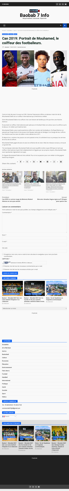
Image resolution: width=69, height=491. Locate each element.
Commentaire (7, 212)
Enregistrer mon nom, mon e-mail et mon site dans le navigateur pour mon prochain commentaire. (30, 255)
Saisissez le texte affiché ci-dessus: (21, 263)
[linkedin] (34, 161)
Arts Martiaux (6, 348)
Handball (4, 377)
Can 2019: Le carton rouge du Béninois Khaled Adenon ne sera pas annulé (17, 199)
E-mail (4, 241)
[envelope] (40, 161)
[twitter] (27, 161)
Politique (5, 384)
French (7, 416)
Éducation (5, 364)
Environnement (7, 367)
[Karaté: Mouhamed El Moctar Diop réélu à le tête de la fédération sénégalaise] (12, 177)
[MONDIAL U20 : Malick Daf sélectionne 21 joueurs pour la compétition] (34, 177)
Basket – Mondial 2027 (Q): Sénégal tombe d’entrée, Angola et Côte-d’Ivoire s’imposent (59, 433)
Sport (15, 34)
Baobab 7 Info (34, 15)
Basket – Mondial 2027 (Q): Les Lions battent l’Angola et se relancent (12, 288)
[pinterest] (47, 161)
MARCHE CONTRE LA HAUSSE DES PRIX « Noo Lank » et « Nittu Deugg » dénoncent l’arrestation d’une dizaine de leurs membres (55, 186)
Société (4, 390)
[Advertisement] (34, 101)
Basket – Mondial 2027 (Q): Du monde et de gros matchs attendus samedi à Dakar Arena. (34, 288)
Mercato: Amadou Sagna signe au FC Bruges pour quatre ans (52, 199)
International (57, 294)
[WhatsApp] (54, 161)
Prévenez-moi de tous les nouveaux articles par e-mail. (21, 269)
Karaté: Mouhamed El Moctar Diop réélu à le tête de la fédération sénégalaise (11, 185)
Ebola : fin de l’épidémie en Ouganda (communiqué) (56, 288)
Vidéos (4, 397)
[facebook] (20, 161)
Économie (5, 361)
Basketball (12, 294)
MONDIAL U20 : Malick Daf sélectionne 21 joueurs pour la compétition (32, 185)
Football (11, 34)
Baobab (7, 47)
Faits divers (6, 371)
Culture (4, 357)
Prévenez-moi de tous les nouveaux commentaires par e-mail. (23, 266)
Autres (4, 351)
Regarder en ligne (65, 25)
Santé (4, 387)
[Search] (60, 25)
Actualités (5, 34)
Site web (4, 248)
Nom (4, 235)
